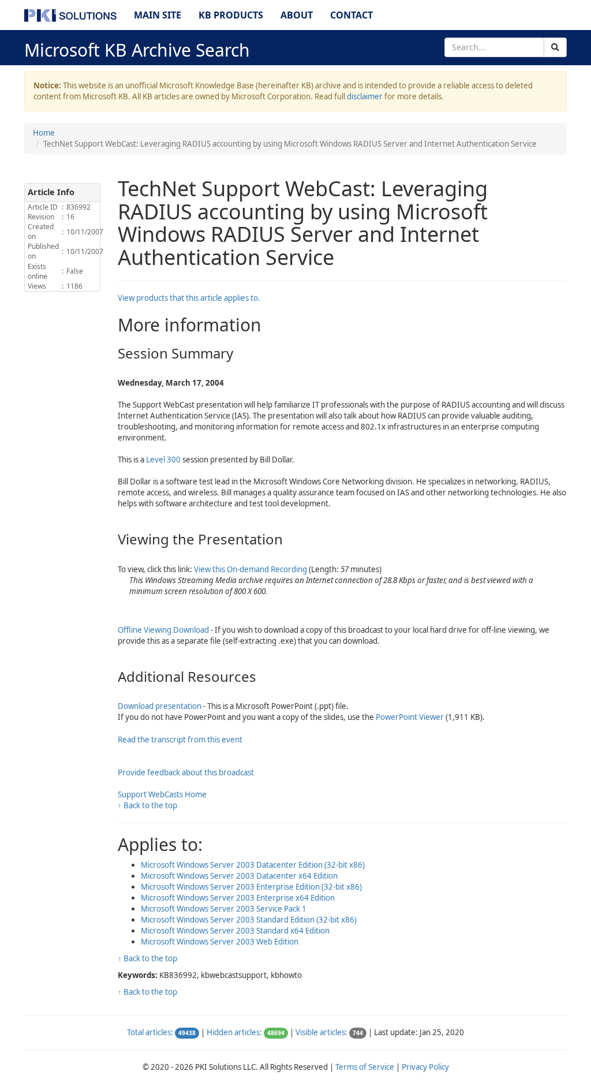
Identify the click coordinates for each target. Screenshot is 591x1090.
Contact (351, 15)
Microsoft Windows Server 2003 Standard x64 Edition (235, 930)
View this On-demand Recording (250, 569)
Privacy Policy (425, 1067)
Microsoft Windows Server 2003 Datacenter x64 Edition (239, 876)
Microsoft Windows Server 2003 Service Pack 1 (223, 909)
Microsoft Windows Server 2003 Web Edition (219, 941)
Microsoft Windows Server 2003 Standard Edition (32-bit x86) (249, 919)
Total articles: (150, 1032)
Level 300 (163, 459)
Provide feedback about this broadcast (186, 772)
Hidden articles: (234, 1032)
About (296, 15)
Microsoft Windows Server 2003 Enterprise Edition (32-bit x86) (251, 887)
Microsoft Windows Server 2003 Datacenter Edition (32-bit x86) (253, 865)
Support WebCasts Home (162, 794)
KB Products (231, 15)
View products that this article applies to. (189, 298)
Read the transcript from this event (180, 739)
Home (44, 133)
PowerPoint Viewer (410, 717)
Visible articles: (321, 1032)
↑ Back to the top (147, 805)
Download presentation (159, 706)
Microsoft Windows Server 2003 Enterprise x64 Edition (238, 898)
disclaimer (365, 96)
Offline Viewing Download (163, 630)
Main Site (157, 15)
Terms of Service (364, 1067)
